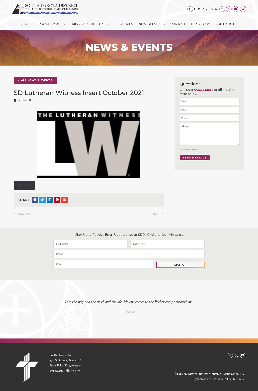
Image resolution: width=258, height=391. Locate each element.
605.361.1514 (205, 9)
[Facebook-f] (222, 9)
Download (24, 185)
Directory (200, 24)
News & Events (152, 24)
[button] (243, 9)
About (27, 24)
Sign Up (180, 265)
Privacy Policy (222, 379)
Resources (123, 24)
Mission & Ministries (90, 24)
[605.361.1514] (190, 9)
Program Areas (52, 24)
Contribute (226, 24)
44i (243, 379)
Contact (177, 24)
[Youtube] (235, 9)
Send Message (194, 157)
